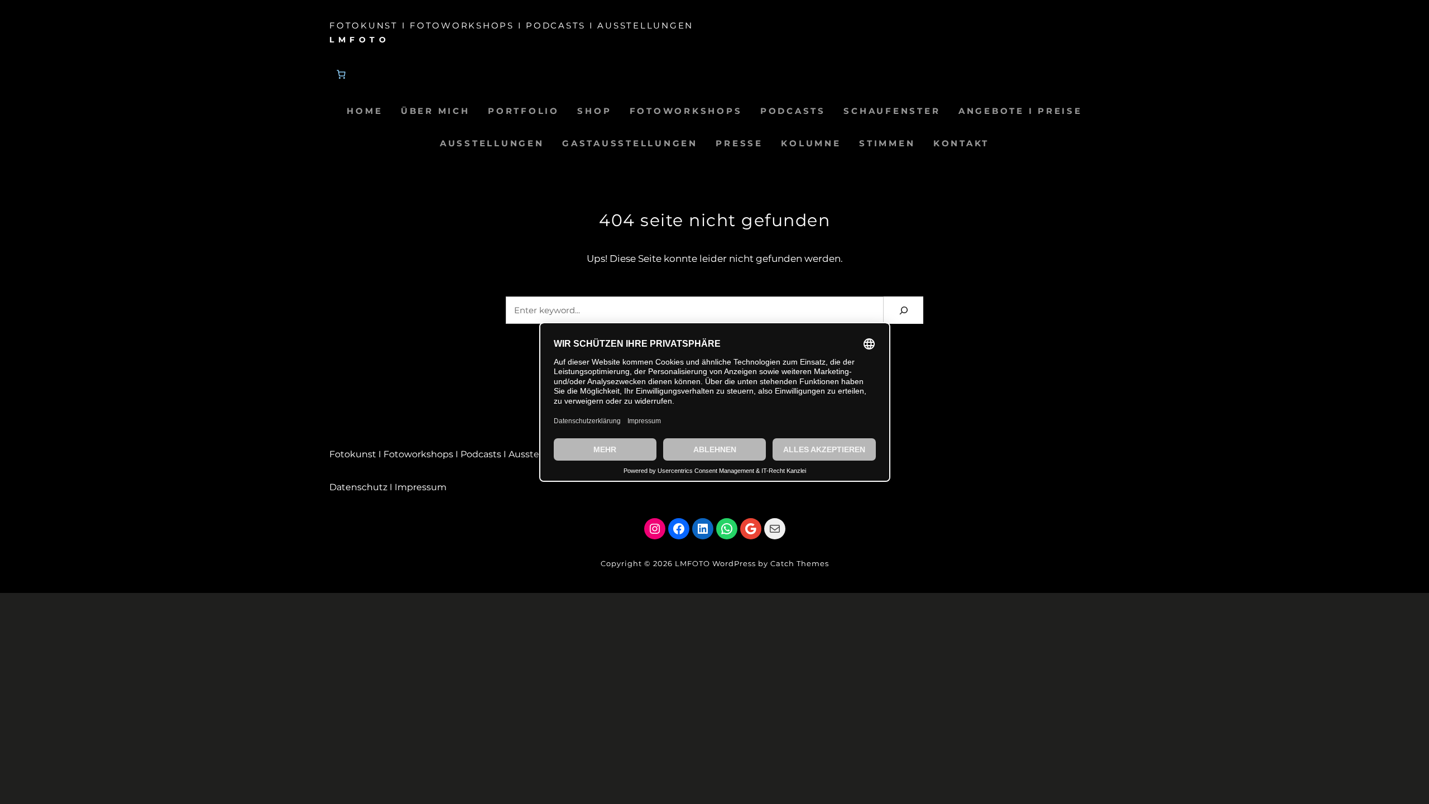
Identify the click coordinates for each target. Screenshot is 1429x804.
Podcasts (481, 454)
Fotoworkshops (418, 454)
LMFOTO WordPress (715, 563)
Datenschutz (358, 487)
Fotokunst (352, 454)
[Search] (903, 310)
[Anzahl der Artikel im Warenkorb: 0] (341, 74)
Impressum (421, 487)
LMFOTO (359, 40)
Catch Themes (799, 563)
